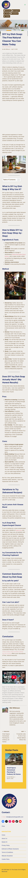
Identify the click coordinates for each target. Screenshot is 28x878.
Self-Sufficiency (6, 46)
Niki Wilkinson (7, 49)
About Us (4, 838)
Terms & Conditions (7, 852)
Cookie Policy (5, 859)
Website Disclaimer (7, 855)
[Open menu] (25, 5)
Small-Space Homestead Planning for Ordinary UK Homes (6, 736)
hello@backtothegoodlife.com (14, 817)
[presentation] (14, 759)
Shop (3, 826)
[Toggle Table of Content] (17, 180)
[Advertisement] (14, 117)
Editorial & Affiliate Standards (10, 849)
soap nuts (19, 530)
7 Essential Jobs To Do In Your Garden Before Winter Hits (21, 735)
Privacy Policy (6, 845)
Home (3, 835)
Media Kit (4, 842)
